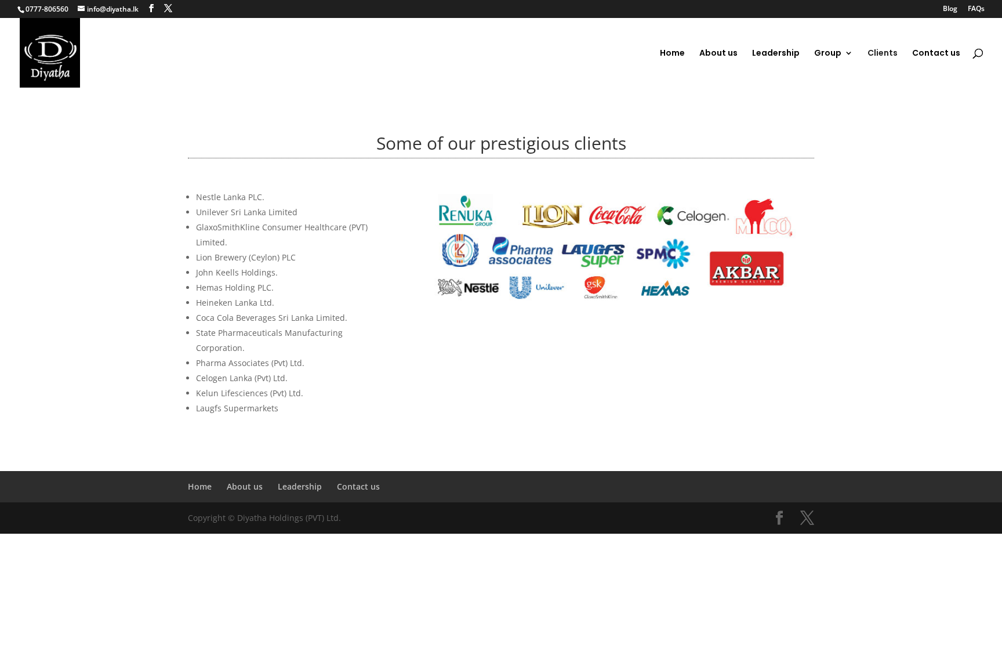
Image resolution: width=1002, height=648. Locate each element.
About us (718, 54)
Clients (882, 54)
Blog (950, 9)
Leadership (776, 54)
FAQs (976, 9)
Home (672, 54)
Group (827, 54)
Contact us (936, 54)
